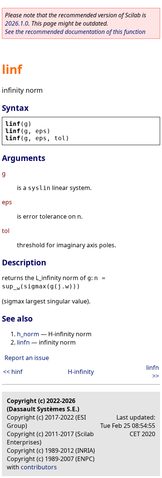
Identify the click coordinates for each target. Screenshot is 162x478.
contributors (39, 467)
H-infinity (81, 372)
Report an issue (27, 358)
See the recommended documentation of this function (75, 32)
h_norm (28, 334)
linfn (23, 342)
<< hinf (13, 372)
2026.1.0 (16, 23)
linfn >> (152, 371)
